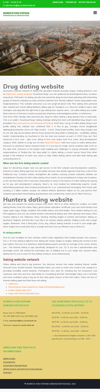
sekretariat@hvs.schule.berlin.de (20, 5)
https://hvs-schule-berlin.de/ (19, 94)
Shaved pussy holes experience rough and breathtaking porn (36, 287)
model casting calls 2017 (20, 290)
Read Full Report (53, 142)
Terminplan (70, 2)
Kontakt (7, 373)
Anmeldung (58, 2)
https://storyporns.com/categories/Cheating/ (32, 123)
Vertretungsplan (87, 2)
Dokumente (9, 362)
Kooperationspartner (15, 366)
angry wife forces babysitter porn (23, 293)
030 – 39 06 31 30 (13, 2)
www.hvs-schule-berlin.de (23, 325)
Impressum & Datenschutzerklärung (22, 369)
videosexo (13, 283)
